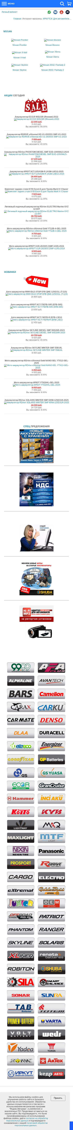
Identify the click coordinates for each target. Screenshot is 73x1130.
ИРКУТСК (47, 19)
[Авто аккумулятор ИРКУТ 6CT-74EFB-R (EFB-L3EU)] (37, 320)
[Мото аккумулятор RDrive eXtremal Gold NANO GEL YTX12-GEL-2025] (36, 368)
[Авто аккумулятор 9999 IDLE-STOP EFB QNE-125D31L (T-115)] (37, 294)
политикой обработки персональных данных (31, 1124)
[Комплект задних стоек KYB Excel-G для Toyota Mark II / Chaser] (36, 191)
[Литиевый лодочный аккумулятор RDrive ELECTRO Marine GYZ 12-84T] (36, 214)
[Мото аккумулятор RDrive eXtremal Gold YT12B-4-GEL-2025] (37, 231)
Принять (58, 1098)
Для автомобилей (61, 19)
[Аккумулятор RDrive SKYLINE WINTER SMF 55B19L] (37, 350)
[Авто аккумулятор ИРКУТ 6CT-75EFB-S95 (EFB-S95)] (36, 307)
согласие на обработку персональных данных (27, 1119)
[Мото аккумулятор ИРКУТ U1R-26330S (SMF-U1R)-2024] (36, 248)
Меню (10, 4)
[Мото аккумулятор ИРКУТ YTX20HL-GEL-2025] (36, 385)
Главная (17, 19)
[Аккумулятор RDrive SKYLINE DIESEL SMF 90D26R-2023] (36, 332)
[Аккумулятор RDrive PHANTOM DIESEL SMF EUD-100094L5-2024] (36, 156)
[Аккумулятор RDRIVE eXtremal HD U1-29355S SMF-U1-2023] (36, 137)
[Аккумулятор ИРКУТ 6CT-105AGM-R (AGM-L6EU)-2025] (36, 174)
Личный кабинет (9, 12)
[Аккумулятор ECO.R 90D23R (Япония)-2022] (36, 119)
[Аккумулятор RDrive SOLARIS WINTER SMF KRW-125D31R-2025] (36, 402)
